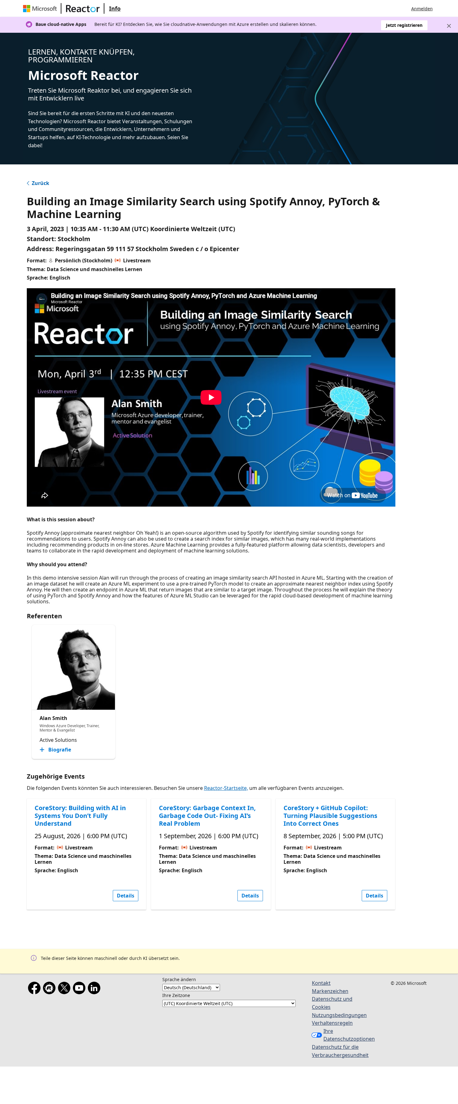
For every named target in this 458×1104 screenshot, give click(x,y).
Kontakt (321, 983)
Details (125, 895)
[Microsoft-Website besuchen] (41, 8)
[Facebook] (35, 989)
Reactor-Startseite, (226, 788)
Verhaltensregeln (332, 1022)
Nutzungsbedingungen (339, 1015)
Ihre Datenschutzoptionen (346, 1035)
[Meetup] (50, 989)
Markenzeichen (330, 991)
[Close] (449, 26)
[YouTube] (80, 989)
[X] (65, 989)
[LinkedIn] (95, 989)
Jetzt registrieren (404, 25)
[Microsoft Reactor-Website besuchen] (83, 8)
